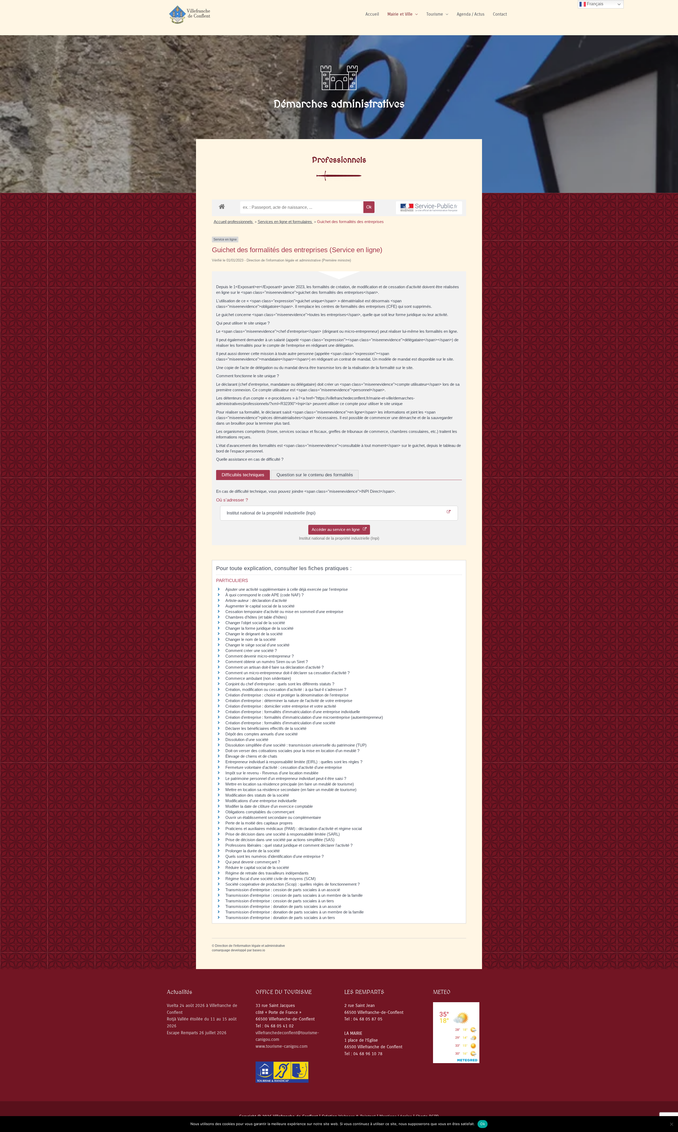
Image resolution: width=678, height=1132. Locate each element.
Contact (500, 14)
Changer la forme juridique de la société (259, 628)
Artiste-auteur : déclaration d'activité (256, 600)
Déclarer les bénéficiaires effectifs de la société (265, 728)
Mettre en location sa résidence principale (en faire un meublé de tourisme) (289, 784)
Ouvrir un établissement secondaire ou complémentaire (273, 817)
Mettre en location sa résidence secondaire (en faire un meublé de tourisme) (290, 789)
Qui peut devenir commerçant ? (252, 862)
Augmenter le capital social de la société (260, 606)
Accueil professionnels (234, 221)
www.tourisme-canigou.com (281, 1046)
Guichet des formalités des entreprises (350, 221)
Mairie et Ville (400, 14)
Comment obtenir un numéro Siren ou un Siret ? (266, 661)
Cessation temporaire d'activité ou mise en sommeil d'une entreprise (284, 611)
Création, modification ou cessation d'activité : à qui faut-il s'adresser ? (285, 689)
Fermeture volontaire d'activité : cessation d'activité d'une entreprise (283, 767)
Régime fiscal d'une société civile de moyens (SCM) (270, 878)
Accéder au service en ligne (337, 529)
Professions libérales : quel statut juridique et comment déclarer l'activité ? (289, 845)
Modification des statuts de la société (257, 795)
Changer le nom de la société (250, 639)
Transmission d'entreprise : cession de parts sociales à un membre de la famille (294, 895)
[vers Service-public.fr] (429, 207)
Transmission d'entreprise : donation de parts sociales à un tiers (280, 917)
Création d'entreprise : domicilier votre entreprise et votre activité (281, 706)
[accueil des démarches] (222, 206)
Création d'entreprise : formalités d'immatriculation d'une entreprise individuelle (292, 711)
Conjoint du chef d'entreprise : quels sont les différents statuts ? (279, 684)
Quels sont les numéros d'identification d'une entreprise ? (274, 856)
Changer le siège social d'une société (257, 645)
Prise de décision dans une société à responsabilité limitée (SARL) (282, 834)
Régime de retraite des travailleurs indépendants (267, 873)
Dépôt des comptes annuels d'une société (261, 734)
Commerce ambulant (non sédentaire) (258, 678)
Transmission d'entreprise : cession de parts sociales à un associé (282, 889)
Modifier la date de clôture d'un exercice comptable (269, 806)
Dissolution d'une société (246, 739)
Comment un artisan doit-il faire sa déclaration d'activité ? (274, 667)
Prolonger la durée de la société (253, 851)
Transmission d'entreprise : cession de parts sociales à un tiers (279, 901)
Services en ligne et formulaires (285, 221)
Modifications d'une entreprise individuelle (261, 800)
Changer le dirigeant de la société (254, 634)
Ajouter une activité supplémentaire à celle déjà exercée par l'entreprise (286, 589)
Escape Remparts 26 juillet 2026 (196, 1032)
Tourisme (434, 14)
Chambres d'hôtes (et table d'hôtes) (256, 617)
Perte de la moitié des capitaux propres (259, 823)
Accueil (372, 14)
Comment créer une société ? (251, 650)
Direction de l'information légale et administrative (250, 946)
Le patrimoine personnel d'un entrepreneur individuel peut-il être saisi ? (285, 778)
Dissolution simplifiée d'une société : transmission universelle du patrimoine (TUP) (296, 745)
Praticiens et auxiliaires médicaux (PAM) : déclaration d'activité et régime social (293, 828)
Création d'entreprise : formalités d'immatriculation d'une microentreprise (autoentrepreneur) (304, 717)
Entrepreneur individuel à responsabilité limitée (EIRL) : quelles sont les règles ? (293, 762)
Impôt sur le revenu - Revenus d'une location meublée (271, 773)
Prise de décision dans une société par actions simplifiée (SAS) (279, 839)
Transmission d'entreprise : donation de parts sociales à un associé (283, 906)
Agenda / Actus (470, 14)
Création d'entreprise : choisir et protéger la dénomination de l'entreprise (287, 695)
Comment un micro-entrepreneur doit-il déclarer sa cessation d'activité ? (287, 673)
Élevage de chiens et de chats (251, 756)
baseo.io (259, 950)
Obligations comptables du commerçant (259, 812)
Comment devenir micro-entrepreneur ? (259, 656)
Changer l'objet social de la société (255, 622)
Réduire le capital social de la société (257, 867)
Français (594, 4)
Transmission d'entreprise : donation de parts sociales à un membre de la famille (294, 912)
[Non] (671, 1124)
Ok (482, 1124)
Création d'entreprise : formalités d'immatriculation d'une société (280, 723)
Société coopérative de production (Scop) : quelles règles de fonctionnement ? (292, 884)
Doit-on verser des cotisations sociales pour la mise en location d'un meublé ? (292, 750)
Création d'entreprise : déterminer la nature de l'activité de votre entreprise (288, 700)
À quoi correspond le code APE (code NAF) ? (264, 595)
